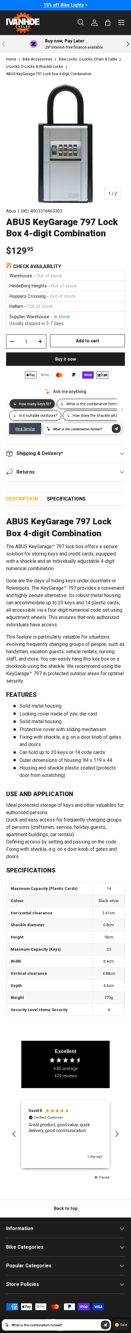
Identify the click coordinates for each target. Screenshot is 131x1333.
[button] (14, 1134)
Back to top (65, 1208)
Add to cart (87, 340)
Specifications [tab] (66, 499)
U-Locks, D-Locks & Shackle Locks (34, 66)
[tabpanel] (65, 766)
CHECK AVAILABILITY (37, 266)
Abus (11, 211)
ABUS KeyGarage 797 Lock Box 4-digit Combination (49, 74)
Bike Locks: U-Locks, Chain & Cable (88, 59)
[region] (65, 1134)
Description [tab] (22, 499)
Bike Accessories (37, 59)
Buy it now (65, 359)
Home (11, 59)
